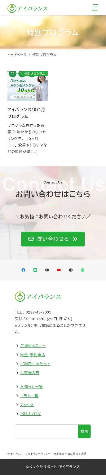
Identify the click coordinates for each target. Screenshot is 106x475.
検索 (84, 431)
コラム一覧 (29, 395)
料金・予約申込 (32, 354)
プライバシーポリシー (38, 454)
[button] (52, 239)
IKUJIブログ (30, 413)
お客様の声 (29, 372)
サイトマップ (15, 454)
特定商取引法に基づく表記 (70, 454)
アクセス (27, 404)
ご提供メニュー (33, 345)
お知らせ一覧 (31, 386)
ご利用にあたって (35, 363)
